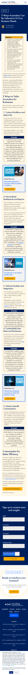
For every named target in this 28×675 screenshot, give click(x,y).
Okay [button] (11, 672)
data (23, 341)
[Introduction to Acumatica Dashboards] (13, 263)
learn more (9, 189)
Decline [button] (16, 672)
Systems (24, 609)
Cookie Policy (4, 665)
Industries (12, 609)
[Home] (14, 604)
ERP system (7, 75)
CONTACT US (14, 591)
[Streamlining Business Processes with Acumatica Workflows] (14, 171)
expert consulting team (10, 478)
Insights (11, 611)
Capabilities (5, 609)
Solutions (18, 609)
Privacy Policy (12, 665)
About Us (16, 611)
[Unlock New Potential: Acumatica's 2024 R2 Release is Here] (14, 381)
